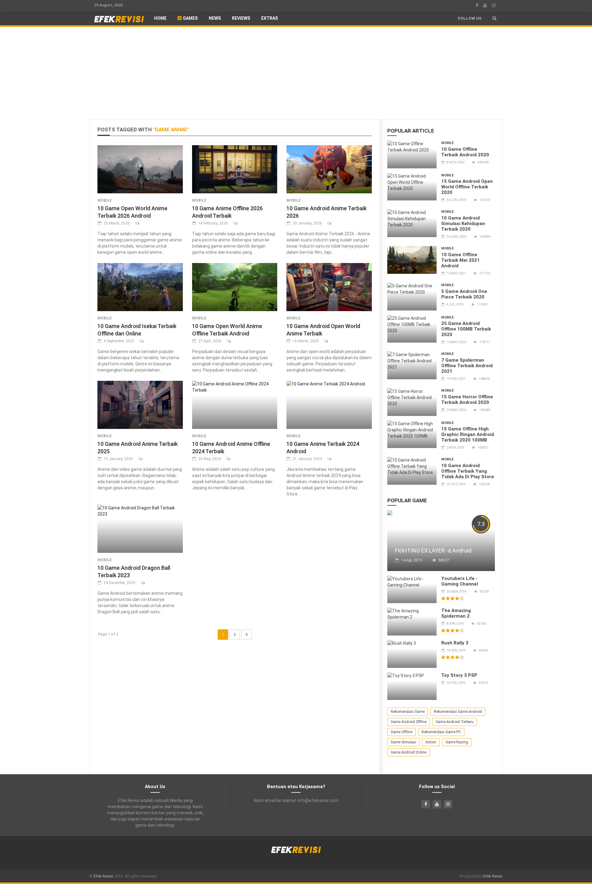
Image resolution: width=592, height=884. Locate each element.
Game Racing (457, 742)
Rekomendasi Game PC (441, 732)
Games (190, 18)
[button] (494, 18)
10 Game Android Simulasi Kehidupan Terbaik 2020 (463, 223)
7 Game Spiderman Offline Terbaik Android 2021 (467, 365)
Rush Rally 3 (454, 643)
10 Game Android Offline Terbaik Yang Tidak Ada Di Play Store (467, 471)
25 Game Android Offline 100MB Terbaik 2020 (466, 329)
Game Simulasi (403, 742)
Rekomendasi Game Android (458, 711)
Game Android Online (408, 752)
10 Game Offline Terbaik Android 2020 (465, 152)
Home (160, 18)
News (215, 18)
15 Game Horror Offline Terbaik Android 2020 (467, 399)
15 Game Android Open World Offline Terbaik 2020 (467, 187)
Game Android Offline (408, 722)
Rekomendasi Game (408, 711)
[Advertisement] (296, 73)
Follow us (470, 18)
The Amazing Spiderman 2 (456, 613)
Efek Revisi (103, 876)
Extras (269, 18)
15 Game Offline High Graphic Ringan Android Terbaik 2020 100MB (467, 434)
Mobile (104, 200)
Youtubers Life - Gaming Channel (459, 581)
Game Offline (401, 732)
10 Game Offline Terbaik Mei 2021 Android (460, 260)
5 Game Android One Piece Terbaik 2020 (464, 294)
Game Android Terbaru (455, 722)
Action (431, 742)
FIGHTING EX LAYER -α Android (433, 550)
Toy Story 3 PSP (459, 675)
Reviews (241, 18)
